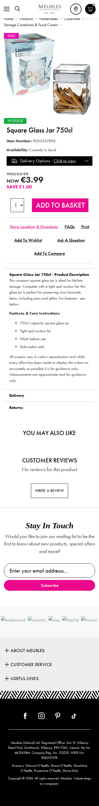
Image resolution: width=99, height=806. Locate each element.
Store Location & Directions (34, 226)
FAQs (70, 226)
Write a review (49, 490)
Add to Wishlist (28, 240)
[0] (90, 13)
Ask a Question (71, 240)
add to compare (49, 253)
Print (85, 226)
